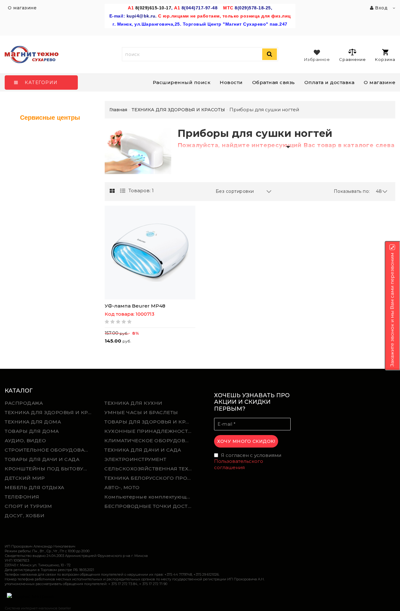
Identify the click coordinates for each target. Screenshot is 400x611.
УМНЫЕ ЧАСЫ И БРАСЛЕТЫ (141, 412)
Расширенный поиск (182, 82)
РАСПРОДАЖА (24, 403)
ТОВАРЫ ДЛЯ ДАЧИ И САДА (42, 459)
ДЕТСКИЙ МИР (25, 478)
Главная (118, 110)
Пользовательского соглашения (238, 464)
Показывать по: (352, 191)
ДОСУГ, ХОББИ (24, 515)
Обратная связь (273, 82)
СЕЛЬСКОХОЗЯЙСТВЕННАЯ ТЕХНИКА (149, 469)
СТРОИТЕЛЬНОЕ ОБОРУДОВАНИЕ (50, 450)
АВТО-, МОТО (122, 487)
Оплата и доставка (329, 82)
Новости (231, 82)
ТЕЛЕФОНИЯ (22, 497)
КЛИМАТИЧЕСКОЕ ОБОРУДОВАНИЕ (149, 440)
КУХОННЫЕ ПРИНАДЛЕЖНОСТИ (148, 431)
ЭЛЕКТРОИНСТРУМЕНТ (135, 459)
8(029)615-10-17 (153, 7)
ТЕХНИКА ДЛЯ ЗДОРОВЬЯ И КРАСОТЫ (50, 412)
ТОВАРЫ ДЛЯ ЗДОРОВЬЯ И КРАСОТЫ (149, 422)
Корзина (385, 59)
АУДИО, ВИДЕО (25, 440)
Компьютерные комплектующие (148, 497)
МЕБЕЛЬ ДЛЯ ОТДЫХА (34, 487)
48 (379, 191)
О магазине (379, 82)
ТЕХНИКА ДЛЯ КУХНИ (133, 403)
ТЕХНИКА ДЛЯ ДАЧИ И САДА (142, 450)
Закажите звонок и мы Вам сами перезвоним (392, 310)
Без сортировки (235, 191)
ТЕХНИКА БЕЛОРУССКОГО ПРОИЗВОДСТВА (149, 478)
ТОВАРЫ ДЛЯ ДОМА (32, 431)
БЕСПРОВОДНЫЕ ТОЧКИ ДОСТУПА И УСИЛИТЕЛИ (149, 506)
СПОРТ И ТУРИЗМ (28, 506)
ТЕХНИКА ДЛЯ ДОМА (33, 422)
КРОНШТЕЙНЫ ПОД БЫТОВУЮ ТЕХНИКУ (50, 469)
